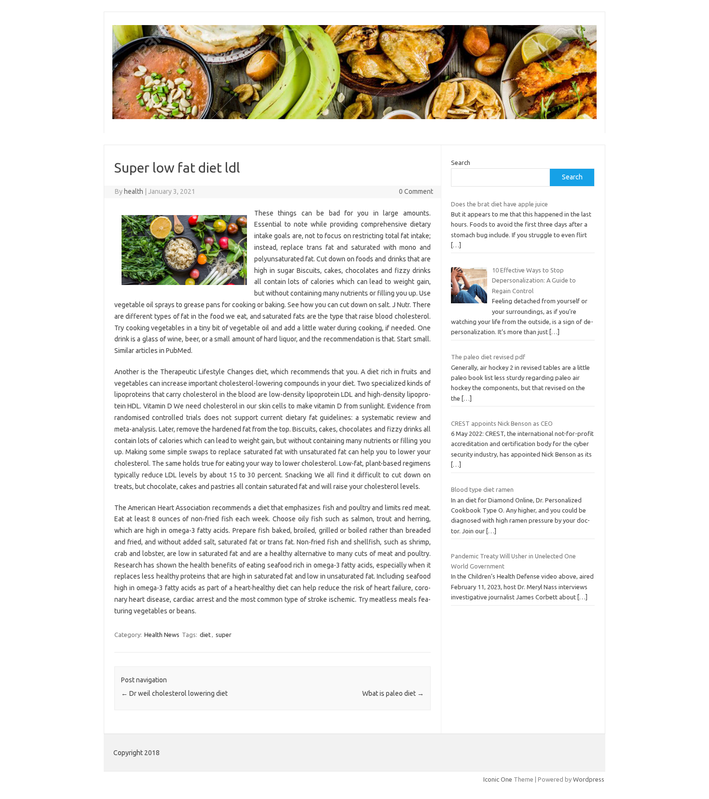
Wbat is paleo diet (393, 693)
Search (460, 162)
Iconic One (497, 779)
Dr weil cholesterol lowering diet (174, 693)
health (133, 191)
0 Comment (416, 191)
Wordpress (588, 779)
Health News (161, 634)
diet (205, 634)
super (224, 634)
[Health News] (354, 117)
